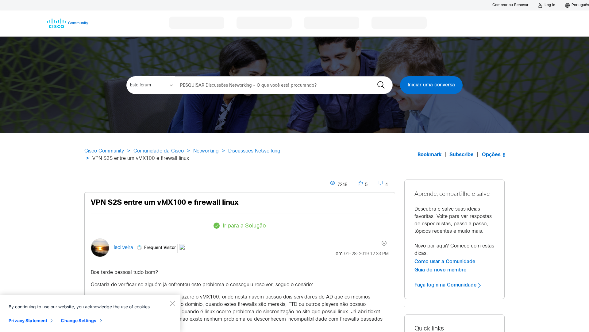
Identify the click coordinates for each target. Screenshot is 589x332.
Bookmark (429, 154)
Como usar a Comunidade (444, 261)
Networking (206, 151)
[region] (90, 313)
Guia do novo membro (440, 270)
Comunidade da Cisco (158, 151)
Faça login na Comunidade (446, 285)
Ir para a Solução (244, 226)
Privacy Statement (28, 320)
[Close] (172, 303)
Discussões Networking (254, 151)
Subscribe (461, 154)
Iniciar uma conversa (431, 85)
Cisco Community (104, 151)
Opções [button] (491, 154)
